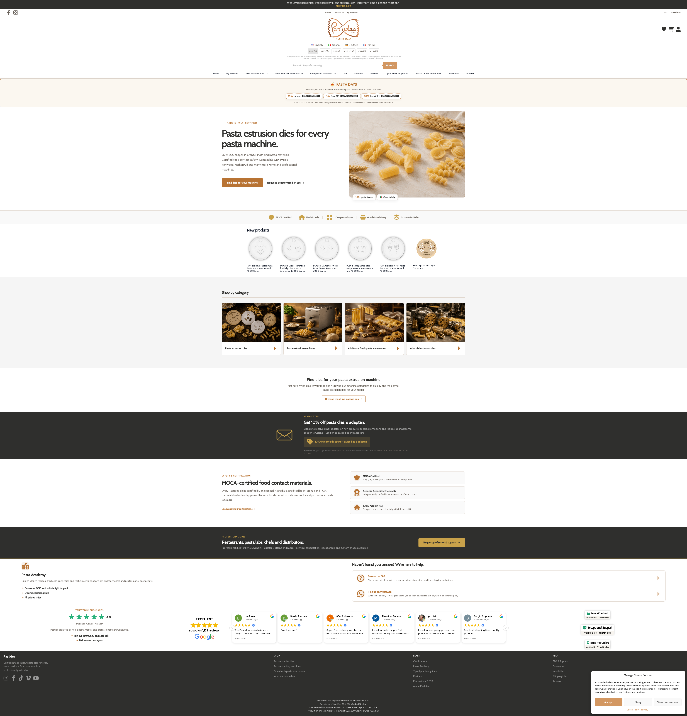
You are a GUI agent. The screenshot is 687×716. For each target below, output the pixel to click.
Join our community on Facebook (91, 635)
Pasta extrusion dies (254, 73)
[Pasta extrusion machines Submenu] (302, 73)
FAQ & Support (560, 661)
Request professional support (439, 542)
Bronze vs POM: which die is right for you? (46, 588)
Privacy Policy (338, 450)
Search (390, 65)
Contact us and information (428, 73)
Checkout (358, 73)
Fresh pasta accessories (321, 73)
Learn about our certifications (237, 508)
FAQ (666, 12)
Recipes (374, 73)
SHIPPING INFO (343, 6)
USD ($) (325, 51)
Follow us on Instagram (91, 640)
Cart (345, 73)
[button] (505, 628)
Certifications (420, 661)
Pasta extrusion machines (287, 73)
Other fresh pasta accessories (289, 671)
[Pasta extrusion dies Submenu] (267, 73)
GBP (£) (336, 51)
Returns (557, 681)
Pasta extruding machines (287, 666)
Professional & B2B (423, 681)
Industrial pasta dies (284, 676)
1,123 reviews (211, 630)
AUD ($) (374, 51)
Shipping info (560, 676)
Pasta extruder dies (284, 661)
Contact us (339, 12)
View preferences (667, 702)
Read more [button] (240, 638)
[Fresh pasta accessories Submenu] (335, 73)
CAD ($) (362, 51)
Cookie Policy (633, 709)
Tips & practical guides (396, 73)
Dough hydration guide (37, 592)
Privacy (644, 709)
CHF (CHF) (349, 51)
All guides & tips (33, 597)
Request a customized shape (284, 182)
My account (352, 12)
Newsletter (676, 12)
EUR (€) (313, 51)
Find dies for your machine (242, 182)
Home (328, 12)
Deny (638, 702)
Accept (608, 702)
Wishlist (470, 73)
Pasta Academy (421, 666)
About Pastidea (421, 686)
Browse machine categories (342, 398)
